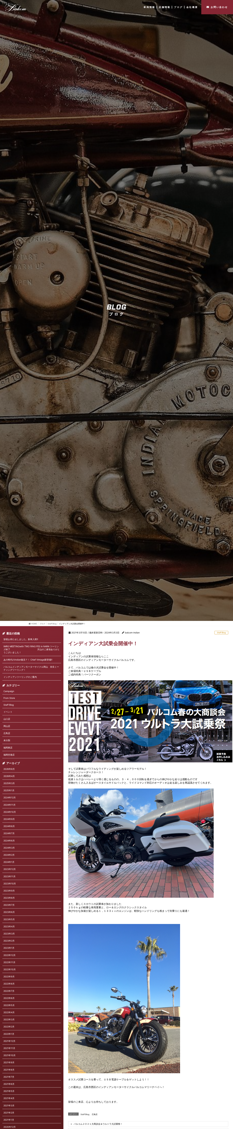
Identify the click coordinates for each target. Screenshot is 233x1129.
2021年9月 (8, 1062)
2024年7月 (9, 833)
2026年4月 (9, 776)
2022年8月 (9, 983)
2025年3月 (9, 783)
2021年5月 (8, 1091)
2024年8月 (9, 826)
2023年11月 (9, 876)
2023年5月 (9, 919)
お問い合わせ (219, 7)
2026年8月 (9, 769)
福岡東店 (7, 747)
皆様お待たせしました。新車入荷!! (20, 639)
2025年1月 (8, 790)
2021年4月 (8, 1098)
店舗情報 (164, 7)
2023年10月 (9, 883)
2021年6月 (8, 1084)
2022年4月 (9, 1012)
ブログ (178, 7)
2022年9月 (9, 976)
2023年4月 (9, 926)
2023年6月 (9, 912)
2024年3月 (9, 847)
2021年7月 (8, 1076)
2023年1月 (8, 947)
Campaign (8, 691)
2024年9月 (9, 819)
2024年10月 (9, 812)
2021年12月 (9, 1041)
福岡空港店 (9, 754)
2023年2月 (9, 940)
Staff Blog (221, 632)
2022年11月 (9, 962)
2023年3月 (9, 933)
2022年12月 (9, 955)
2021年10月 (9, 1055)
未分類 (6, 740)
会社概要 (192, 7)
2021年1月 (8, 1119)
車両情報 (149, 7)
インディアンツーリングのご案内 (20, 677)
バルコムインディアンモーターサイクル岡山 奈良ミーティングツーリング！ (31, 668)
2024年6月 (9, 840)
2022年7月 (8, 991)
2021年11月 (9, 1048)
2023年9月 (9, 890)
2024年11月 (9, 804)
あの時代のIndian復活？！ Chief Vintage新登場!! (27, 659)
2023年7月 (9, 905)
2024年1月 (8, 862)
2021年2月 (8, 1112)
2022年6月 (9, 998)
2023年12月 (9, 869)
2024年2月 (9, 854)
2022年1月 (8, 1034)
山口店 (6, 719)
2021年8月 (8, 1069)
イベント (7, 711)
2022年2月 (8, 1026)
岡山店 (6, 726)
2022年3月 (9, 1019)
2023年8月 (9, 897)
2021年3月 (8, 1105)
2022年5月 (9, 1005)
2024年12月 (9, 797)
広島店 (94, 1114)
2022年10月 (9, 969)
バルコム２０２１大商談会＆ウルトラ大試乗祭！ (98, 1124)
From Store (9, 698)
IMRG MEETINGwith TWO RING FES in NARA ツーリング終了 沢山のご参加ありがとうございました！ (31, 649)
